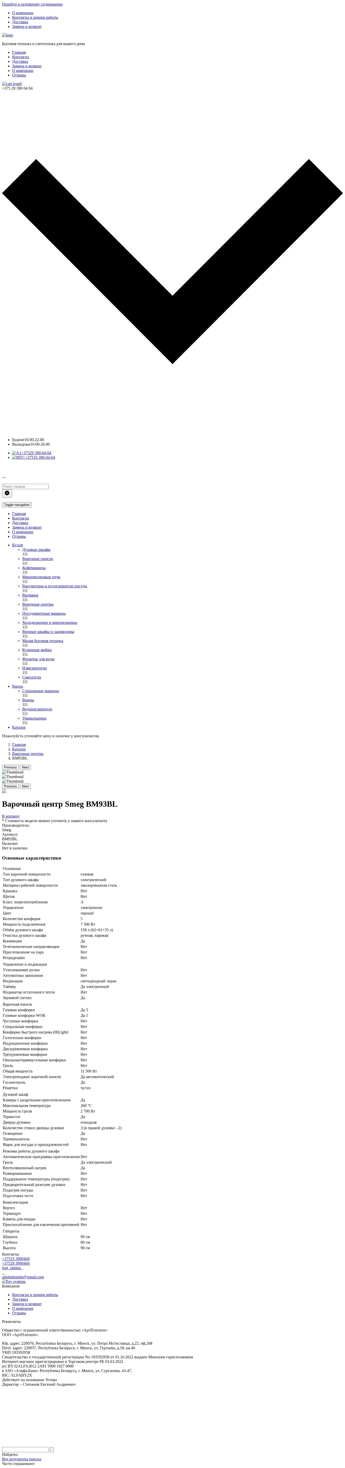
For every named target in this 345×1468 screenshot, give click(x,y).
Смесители (31, 677)
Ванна (17, 686)
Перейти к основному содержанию (32, 4)
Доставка (20, 22)
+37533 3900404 (16, 1259)
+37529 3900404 (16, 1263)
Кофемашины (34, 568)
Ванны (28, 700)
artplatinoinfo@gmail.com (23, 1277)
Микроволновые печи (41, 577)
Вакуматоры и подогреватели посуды (54, 586)
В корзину (11, 816)
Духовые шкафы (36, 549)
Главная (19, 52)
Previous (10, 767)
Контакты (20, 57)
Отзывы (19, 75)
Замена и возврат (27, 26)
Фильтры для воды (38, 659)
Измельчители (34, 668)
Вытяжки (30, 595)
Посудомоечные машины (44, 613)
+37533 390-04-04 (40, 457)
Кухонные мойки (37, 650)
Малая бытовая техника (42, 641)
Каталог (19, 727)
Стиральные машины (40, 691)
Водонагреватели (37, 709)
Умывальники (34, 718)
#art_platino (12, 1268)
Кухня (17, 545)
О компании (22, 13)
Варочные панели (37, 559)
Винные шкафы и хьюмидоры (48, 631)
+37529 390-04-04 (36, 453)
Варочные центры (38, 604)
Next (25, 767)
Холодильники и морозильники (49, 622)
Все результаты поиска (21, 1459)
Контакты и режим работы (35, 17)
